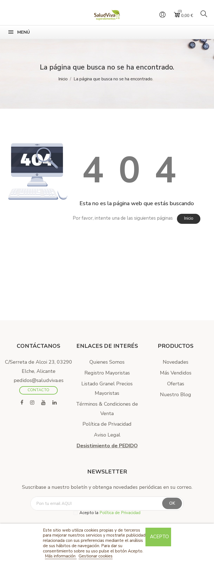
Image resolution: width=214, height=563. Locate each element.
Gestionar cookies (96, 556)
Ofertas (175, 383)
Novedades (175, 362)
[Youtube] (43, 402)
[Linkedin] (54, 402)
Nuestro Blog (175, 394)
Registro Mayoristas (107, 372)
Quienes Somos (107, 362)
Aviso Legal (107, 434)
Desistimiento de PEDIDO (107, 445)
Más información (61, 556)
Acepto (159, 537)
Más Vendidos (175, 372)
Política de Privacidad (107, 424)
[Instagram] (32, 402)
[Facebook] (21, 402)
